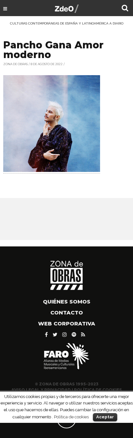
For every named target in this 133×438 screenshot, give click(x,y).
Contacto (66, 313)
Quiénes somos (66, 302)
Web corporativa (66, 324)
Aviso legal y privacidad (41, 389)
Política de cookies (71, 416)
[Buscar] (125, 9)
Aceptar (105, 416)
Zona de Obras (15, 64)
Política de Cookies (98, 389)
